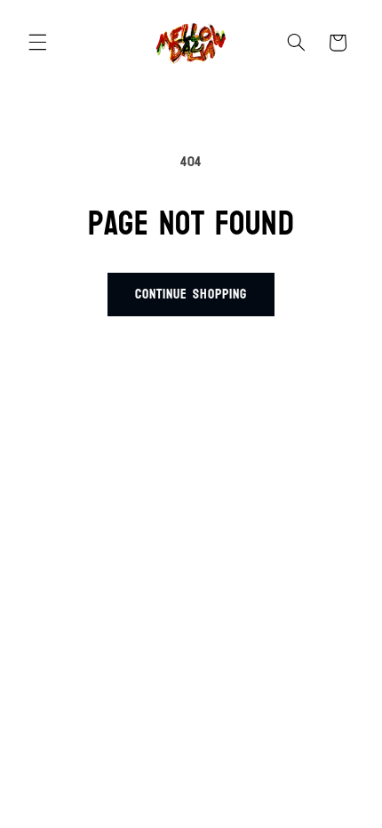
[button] (37, 42)
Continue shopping (191, 294)
